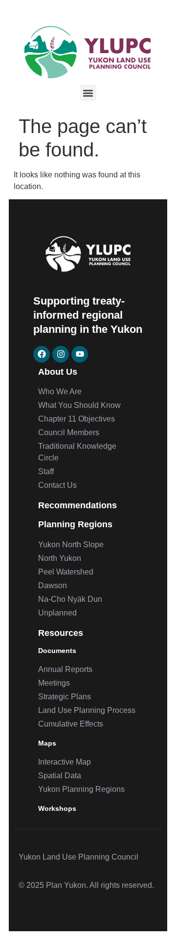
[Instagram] (60, 354)
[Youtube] (79, 354)
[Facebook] (41, 354)
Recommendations (77, 505)
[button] (88, 93)
